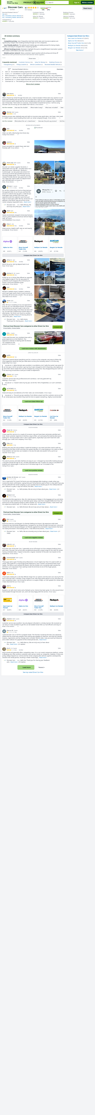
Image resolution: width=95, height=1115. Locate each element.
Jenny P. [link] (7, 77)
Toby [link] (8, 443)
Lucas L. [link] (7, 73)
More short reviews (33, 84)
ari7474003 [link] (10, 388)
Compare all (57, 327)
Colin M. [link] (9, 544)
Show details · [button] (41, 104)
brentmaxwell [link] (11, 557)
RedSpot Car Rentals (40, 247)
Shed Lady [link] (10, 163)
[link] (4, 94)
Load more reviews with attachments (34, 348)
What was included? (51, 107)
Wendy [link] (9, 112)
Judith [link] (8, 355)
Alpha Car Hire (7, 247)
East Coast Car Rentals (7, 606)
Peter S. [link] (9, 224)
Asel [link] (8, 287)
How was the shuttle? (21, 107)
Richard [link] (9, 495)
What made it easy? (37, 107)
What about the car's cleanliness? (25, 121)
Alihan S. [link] (9, 260)
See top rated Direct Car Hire (33, 672)
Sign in (76, 2)
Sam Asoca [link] (10, 93)
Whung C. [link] (10, 186)
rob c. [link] (8, 333)
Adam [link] (8, 211)
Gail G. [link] (9, 586)
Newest (41, 667)
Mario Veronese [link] (10, 75)
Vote (59, 93)
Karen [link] (8, 300)
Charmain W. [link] (9, 81)
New (62, 107)
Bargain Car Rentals (56, 247)
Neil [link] (8, 129)
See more (79, 50)
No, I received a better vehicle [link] (11, 17)
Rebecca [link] (9, 456)
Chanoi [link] (9, 374)
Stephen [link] (9, 619)
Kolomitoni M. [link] (9, 79)
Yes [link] (3, 14)
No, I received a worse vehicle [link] (11, 16)
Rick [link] (8, 519)
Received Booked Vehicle (20, 69)
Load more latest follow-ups (34, 401)
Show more (32, 58)
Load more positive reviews (34, 470)
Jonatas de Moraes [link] (12, 477)
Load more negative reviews (34, 537)
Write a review (87, 2)
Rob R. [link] (9, 572)
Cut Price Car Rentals (54, 417)
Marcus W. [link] (10, 630)
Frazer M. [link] (10, 430)
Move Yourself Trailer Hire (23, 248)
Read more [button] (27, 202)
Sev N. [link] (9, 648)
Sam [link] (6, 72)
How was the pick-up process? (47, 121)
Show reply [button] (9, 266)
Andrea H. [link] (10, 273)
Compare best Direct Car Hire (33, 255)
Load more (27, 667)
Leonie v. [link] (9, 142)
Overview (60, 69)
